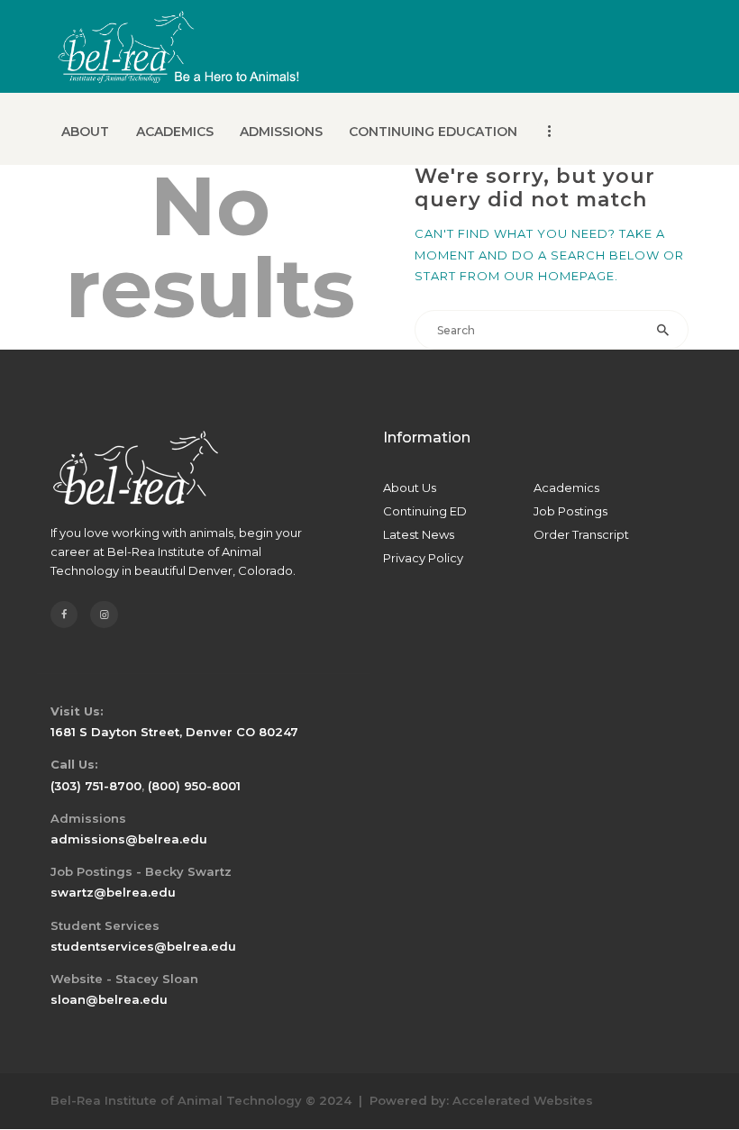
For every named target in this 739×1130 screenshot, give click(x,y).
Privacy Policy (423, 558)
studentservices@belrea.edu (143, 946)
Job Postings (570, 511)
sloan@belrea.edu (109, 999)
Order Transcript (581, 534)
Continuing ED (425, 511)
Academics (566, 487)
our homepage (559, 276)
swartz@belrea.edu (113, 892)
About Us (409, 487)
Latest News (418, 534)
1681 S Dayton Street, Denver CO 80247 (174, 731)
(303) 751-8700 (95, 786)
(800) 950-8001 (194, 786)
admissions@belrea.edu (128, 839)
